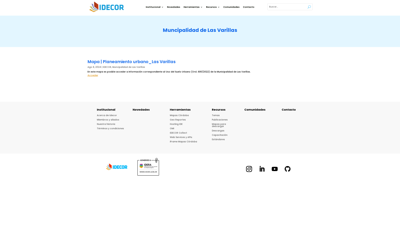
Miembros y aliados (108, 119)
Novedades (173, 7)
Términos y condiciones (110, 128)
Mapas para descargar (219, 125)
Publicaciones (220, 119)
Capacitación (220, 135)
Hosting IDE (176, 124)
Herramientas (192, 7)
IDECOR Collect (178, 132)
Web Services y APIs (181, 137)
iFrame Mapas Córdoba (183, 141)
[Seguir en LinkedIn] (262, 169)
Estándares (218, 139)
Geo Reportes (178, 119)
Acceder (93, 75)
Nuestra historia (106, 124)
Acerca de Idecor (107, 115)
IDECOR (107, 67)
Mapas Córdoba (179, 115)
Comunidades (231, 7)
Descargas (218, 130)
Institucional (153, 7)
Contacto (248, 7)
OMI (172, 128)
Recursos (211, 7)
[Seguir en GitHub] (287, 169)
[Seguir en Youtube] (275, 169)
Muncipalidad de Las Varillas (128, 67)
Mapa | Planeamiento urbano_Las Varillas (132, 62)
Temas (216, 115)
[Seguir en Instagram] (249, 169)
